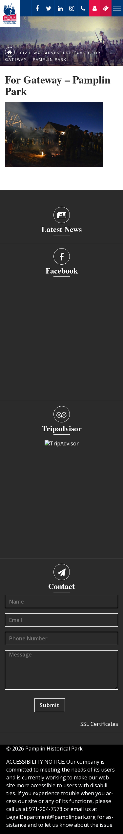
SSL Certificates (99, 723)
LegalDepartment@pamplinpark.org (51, 817)
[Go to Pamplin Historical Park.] (10, 52)
